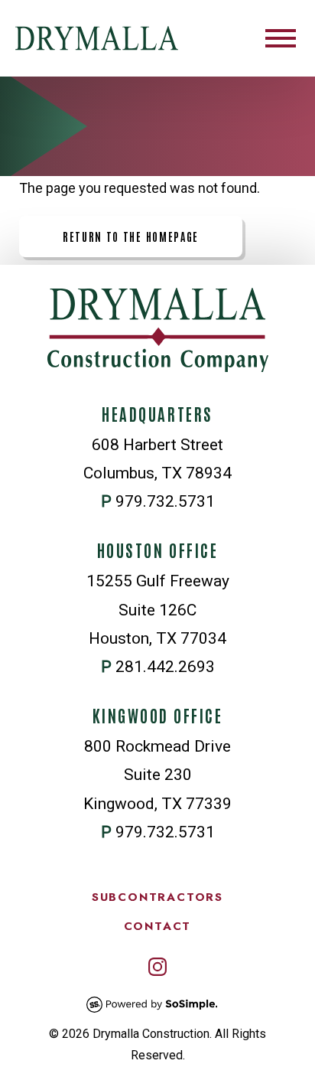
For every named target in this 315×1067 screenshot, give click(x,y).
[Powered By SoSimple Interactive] (152, 1016)
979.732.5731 (165, 501)
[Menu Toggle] (280, 38)
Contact (158, 926)
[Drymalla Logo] (96, 38)
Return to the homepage (131, 236)
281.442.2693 (165, 666)
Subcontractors (157, 897)
